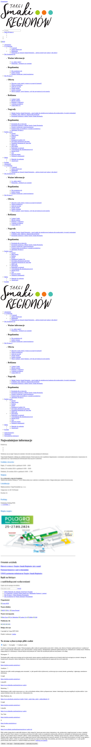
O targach (14, 48)
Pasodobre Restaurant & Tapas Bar (21, 143)
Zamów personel (16, 90)
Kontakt (6, 162)
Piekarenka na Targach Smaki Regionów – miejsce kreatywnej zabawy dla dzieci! (34, 52)
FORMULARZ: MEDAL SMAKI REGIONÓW (25, 114)
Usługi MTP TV (16, 105)
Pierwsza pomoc (16, 154)
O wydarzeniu (8, 46)
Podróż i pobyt (8, 132)
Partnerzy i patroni (41, 593)
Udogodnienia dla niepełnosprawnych (22, 149)
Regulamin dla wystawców (19, 124)
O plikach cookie (22, 645)
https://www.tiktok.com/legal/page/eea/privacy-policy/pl (16, 729)
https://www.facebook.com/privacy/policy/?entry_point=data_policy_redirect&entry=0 (25, 699)
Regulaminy (25, 595)
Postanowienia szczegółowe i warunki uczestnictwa (25, 128)
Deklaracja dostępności (17, 156)
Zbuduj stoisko (15, 88)
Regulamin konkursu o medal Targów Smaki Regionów (27, 116)
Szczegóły (12, 645)
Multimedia (14, 51)
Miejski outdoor (15, 100)
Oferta (14, 595)
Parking (13, 136)
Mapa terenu (14, 135)
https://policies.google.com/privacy (10, 665)
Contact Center (15, 99)
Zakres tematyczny (16, 49)
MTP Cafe (14, 144)
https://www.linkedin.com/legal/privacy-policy (14, 685)
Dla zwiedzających (16, 71)
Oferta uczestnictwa (16, 85)
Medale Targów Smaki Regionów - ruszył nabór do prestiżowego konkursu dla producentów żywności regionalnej (43, 113)
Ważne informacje (21, 596)
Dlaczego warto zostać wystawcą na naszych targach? (26, 83)
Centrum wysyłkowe (17, 104)
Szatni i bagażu (15, 72)
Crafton (14, 634)
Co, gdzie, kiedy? (16, 62)
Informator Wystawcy (17, 130)
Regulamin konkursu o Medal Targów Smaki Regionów (27, 125)
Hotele (13, 138)
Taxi (12, 153)
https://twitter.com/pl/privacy (9, 723)
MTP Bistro (14, 146)
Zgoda (5, 645)
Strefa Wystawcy (9, 32)
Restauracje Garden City (18, 140)
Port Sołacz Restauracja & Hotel (20, 141)
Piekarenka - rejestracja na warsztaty (21, 63)
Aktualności (7, 44)
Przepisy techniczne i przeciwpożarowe (22, 74)
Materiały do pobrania (17, 159)
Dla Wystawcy (8, 76)
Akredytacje (14, 161)
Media (6, 157)
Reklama (19, 595)
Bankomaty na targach (17, 148)
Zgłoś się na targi (16, 86)
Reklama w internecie (17, 102)
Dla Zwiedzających (9, 54)
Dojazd (13, 133)
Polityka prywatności (41, 740)
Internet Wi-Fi (15, 151)
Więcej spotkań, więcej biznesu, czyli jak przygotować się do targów (30, 91)
